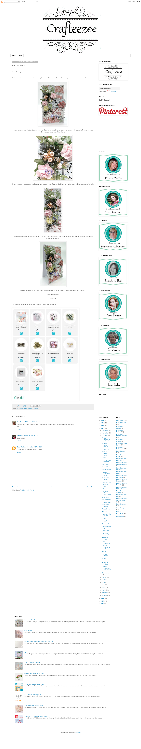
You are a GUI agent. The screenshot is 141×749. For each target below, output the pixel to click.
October (104, 435)
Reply (19, 429)
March (104, 590)
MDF (117, 512)
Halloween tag (106, 482)
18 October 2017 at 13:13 (32, 422)
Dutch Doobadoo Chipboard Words (121, 463)
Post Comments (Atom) (27, 490)
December (105, 430)
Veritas (104, 551)
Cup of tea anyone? (105, 534)
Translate (113, 91)
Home (14, 55)
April (103, 587)
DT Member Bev (121, 422)
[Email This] (31, 406)
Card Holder (28, 630)
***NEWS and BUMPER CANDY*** (34, 684)
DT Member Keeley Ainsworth (121, 435)
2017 (102, 428)
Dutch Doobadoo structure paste (121, 499)
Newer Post (15, 487)
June (103, 582)
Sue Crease (20, 422)
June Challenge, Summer (32, 662)
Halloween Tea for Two (106, 514)
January (104, 595)
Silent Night (105, 464)
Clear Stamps (120, 420)
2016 (102, 598)
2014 (102, 603)
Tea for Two (105, 530)
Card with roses (105, 485)
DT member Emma (22, 408)
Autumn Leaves (105, 559)
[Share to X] (35, 406)
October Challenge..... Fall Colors (106, 568)
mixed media (120, 516)
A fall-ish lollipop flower (105, 453)
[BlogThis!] (33, 406)
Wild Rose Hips (106, 499)
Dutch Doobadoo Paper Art (121, 484)
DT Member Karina (119, 431)
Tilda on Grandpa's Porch (106, 473)
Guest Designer (121, 508)
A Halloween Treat (105, 478)
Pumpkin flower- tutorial (105, 445)
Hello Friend (105, 449)
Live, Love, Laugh (29, 620)
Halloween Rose (105, 538)
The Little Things (105, 554)
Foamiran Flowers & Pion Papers (106, 493)
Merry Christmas (106, 542)
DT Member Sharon (119, 440)
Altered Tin (105, 467)
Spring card (27, 652)
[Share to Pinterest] (40, 406)
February (105, 592)
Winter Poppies (106, 469)
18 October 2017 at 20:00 (31, 435)
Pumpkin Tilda (106, 502)
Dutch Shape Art (121, 504)
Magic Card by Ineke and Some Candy (36, 716)
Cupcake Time (106, 524)
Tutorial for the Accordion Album (33, 705)
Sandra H (20, 435)
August (104, 577)
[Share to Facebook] (37, 406)
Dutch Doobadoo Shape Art (121, 488)
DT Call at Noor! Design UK (32, 695)
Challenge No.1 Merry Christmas (34, 673)
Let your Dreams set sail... (106, 547)
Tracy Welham (21, 447)
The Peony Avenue (33, 408)
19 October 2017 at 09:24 (34, 447)
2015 (102, 601)
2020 (102, 420)
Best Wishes (105, 497)
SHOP (20, 55)
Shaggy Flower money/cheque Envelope (106, 439)
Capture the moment (105, 505)
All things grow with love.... (106, 461)
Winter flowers (106, 509)
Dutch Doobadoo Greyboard (121, 476)
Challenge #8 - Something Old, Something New (38, 641)
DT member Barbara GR (119, 448)
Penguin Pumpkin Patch (105, 520)
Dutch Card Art (120, 451)
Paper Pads (119, 514)
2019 (102, 423)
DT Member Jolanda (119, 427)
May (103, 585)
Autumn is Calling (105, 563)
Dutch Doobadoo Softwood (121, 491)
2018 (102, 425)
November (105, 433)
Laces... (104, 457)
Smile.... (104, 489)
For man (104, 511)
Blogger (78, 732)
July (103, 579)
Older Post (90, 487)
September (105, 573)
